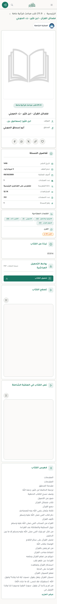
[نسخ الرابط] (35, 141)
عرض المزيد (47, 595)
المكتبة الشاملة (41, 26)
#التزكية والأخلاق (44, 219)
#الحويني (27, 219)
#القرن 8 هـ (12, 219)
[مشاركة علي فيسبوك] (14, 141)
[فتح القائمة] (51, 4)
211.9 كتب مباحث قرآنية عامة (27, 14)
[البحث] (12, 4)
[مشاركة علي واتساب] (21, 141)
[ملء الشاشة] (6, 300)
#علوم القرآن (45, 223)
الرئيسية (51, 14)
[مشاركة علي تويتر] (28, 141)
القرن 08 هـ (48, 234)
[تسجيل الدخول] (5, 5)
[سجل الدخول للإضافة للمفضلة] (42, 141)
